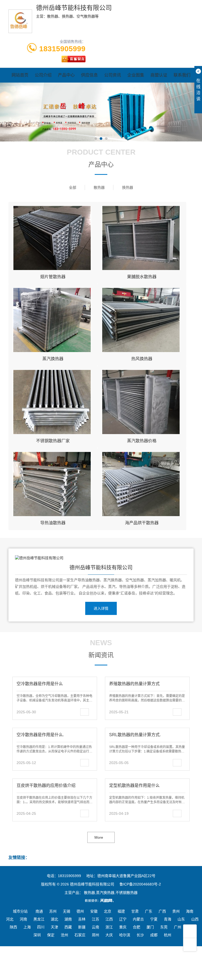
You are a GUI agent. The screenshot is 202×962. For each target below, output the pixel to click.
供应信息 (89, 75)
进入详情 (101, 608)
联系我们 (182, 75)
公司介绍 (43, 75)
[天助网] (101, 900)
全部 (72, 187)
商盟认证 (158, 75)
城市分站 (20, 911)
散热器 (99, 187)
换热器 (127, 187)
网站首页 (20, 75)
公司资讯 (112, 75)
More (98, 837)
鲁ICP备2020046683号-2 (140, 884)
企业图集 (135, 75)
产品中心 (66, 75)
